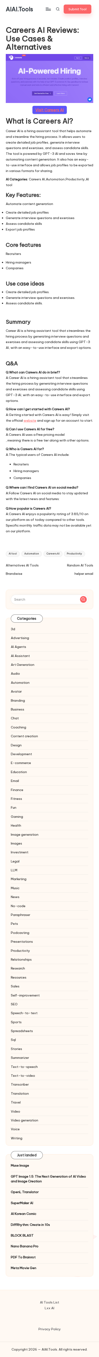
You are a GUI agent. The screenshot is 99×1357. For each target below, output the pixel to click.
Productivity (74, 553)
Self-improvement (25, 995)
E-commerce (21, 763)
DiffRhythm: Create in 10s (30, 1224)
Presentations (22, 941)
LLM (14, 870)
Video (15, 1111)
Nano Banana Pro (24, 1246)
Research (18, 968)
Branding (18, 700)
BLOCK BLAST (22, 1235)
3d (13, 629)
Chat (15, 718)
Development (21, 754)
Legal (15, 861)
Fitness (16, 799)
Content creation (24, 736)
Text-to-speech (24, 1067)
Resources (18, 977)
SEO (14, 1004)
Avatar (16, 691)
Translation (20, 1093)
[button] (77, 9)
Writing (16, 1138)
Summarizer (20, 1057)
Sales (15, 986)
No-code (18, 906)
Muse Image (20, 1165)
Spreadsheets (22, 1031)
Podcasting (20, 933)
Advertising (20, 638)
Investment (19, 852)
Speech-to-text (24, 1013)
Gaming (17, 816)
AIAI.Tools (19, 9)
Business (17, 709)
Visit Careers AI (49, 110)
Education (19, 772)
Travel (16, 1102)
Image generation (24, 834)
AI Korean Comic (23, 1214)
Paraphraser (20, 915)
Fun (13, 807)
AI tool (13, 553)
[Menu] (48, 9)
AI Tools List (49, 1302)
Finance (17, 790)
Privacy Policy (49, 1329)
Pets (14, 923)
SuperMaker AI (22, 1203)
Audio (15, 673)
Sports (16, 1022)
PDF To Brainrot (23, 1257)
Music (15, 888)
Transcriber (20, 1084)
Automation (31, 553)
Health (16, 825)
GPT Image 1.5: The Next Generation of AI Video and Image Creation (48, 1178)
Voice (15, 1129)
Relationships (21, 959)
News (15, 897)
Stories (16, 1049)
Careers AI (53, 553)
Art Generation (22, 664)
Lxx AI (49, 1308)
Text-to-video (23, 1075)
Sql (13, 1040)
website (30, 420)
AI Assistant (20, 656)
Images (16, 843)
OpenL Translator (25, 1192)
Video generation (24, 1120)
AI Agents (18, 647)
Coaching (18, 727)
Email (15, 781)
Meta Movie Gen (23, 1268)
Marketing (18, 879)
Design (16, 745)
